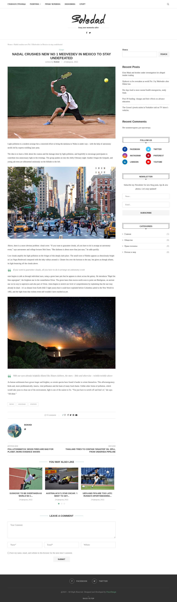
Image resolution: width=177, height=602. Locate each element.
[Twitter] (90, 33)
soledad (22, 404)
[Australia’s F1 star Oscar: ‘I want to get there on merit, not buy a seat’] (61, 479)
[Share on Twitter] (70, 415)
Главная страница (17, 4)
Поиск (125, 50)
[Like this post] (65, 415)
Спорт (82, 4)
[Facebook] (86, 33)
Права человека (52, 4)
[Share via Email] (76, 415)
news (11, 404)
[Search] (168, 4)
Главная (146, 234)
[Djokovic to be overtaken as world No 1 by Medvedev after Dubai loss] (25, 479)
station (33, 404)
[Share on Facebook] (68, 415)
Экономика (70, 4)
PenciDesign (111, 592)
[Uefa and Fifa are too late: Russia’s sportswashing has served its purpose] (97, 479)
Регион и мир (146, 252)
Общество (146, 240)
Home (10, 44)
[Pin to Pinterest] (73, 415)
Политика (34, 4)
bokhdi (56, 62)
